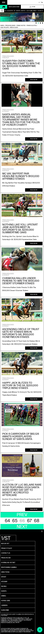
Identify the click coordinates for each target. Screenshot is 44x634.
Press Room (5, 558)
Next (22, 526)
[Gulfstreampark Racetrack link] (42, 2)
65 (14, 520)
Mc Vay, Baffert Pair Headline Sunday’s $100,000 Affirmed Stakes (20, 176)
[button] (3, 2)
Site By (3, 577)
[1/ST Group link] (39, 2)
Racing (4, 586)
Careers (4, 605)
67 (29, 520)
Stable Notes (21, 25)
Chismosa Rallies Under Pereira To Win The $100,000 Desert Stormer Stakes (20, 281)
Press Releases (10, 25)
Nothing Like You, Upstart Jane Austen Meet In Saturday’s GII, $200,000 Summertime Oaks (20, 228)
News (2, 25)
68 (36, 520)
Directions (5, 572)
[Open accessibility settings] (39, 629)
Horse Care (5, 600)
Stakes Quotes (31, 25)
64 (7, 520)
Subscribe (5, 610)
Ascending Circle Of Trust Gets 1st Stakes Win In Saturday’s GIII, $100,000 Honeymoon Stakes (20, 333)
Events (4, 591)
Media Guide (14, 27)
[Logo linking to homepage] (3, 7)
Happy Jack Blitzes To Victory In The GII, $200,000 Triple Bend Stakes (20, 385)
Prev (22, 514)
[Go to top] (42, 531)
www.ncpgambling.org (8, 622)
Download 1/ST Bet (8, 562)
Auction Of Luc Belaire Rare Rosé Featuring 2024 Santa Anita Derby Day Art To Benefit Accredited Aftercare (21, 489)
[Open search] (2, 10)
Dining (3, 596)
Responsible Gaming (9, 567)
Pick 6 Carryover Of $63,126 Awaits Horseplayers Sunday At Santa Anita (20, 436)
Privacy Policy (6, 548)
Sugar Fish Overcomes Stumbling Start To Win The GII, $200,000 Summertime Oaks (21, 65)
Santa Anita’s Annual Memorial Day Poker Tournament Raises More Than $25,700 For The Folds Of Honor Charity (21, 119)
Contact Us (5, 553)
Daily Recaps (4, 27)
